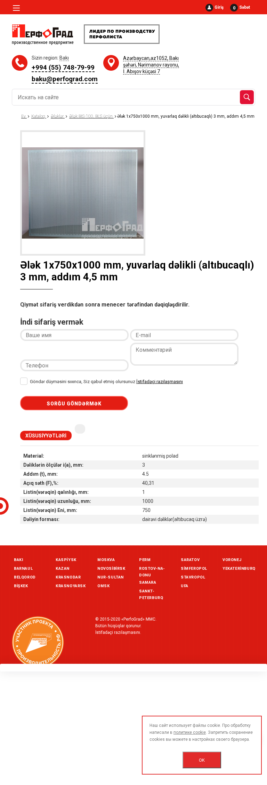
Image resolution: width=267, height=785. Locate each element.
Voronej (231, 560)
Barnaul (23, 568)
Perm (145, 560)
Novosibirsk (111, 568)
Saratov (190, 560)
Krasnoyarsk (71, 586)
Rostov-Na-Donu (152, 569)
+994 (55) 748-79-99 (63, 67)
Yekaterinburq (239, 568)
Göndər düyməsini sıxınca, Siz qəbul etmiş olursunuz (106, 381)
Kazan (63, 568)
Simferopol (194, 568)
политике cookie (189, 732)
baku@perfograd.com (65, 79)
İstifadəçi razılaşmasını (159, 381)
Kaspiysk (66, 560)
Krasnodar (68, 577)
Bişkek (21, 586)
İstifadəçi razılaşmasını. (118, 632)
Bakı (18, 560)
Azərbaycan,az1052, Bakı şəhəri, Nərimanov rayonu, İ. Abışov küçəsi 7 (151, 64)
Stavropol (193, 577)
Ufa (184, 586)
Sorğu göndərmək (74, 403)
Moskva (106, 560)
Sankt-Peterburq (151, 592)
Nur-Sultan (110, 577)
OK (202, 760)
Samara (147, 582)
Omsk (103, 586)
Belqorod (25, 577)
